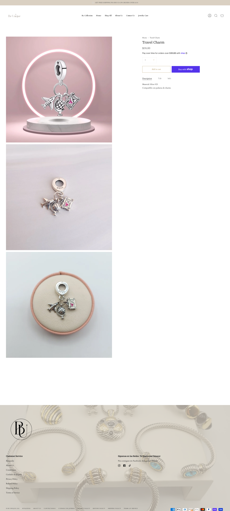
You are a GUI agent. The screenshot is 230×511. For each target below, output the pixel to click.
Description (147, 78)
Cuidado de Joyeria (14, 474)
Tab (159, 78)
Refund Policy (11, 483)
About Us (10, 465)
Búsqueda (10, 461)
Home (144, 38)
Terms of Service (13, 492)
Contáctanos (11, 470)
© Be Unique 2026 (12, 508)
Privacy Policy (11, 479)
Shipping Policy (12, 488)
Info (169, 78)
